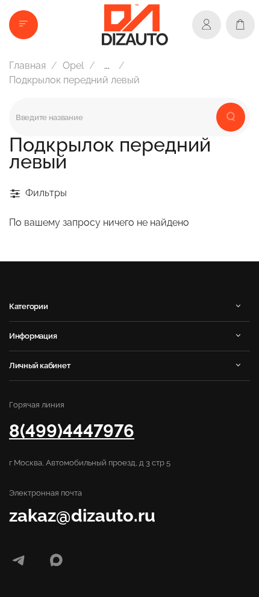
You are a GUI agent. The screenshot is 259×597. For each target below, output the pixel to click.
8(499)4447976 (71, 430)
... (107, 65)
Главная (27, 65)
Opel (73, 65)
